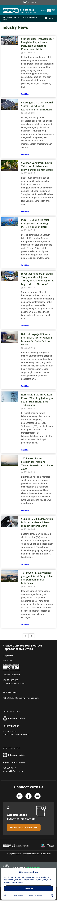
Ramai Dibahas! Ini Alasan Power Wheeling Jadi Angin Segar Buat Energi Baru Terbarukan (37, 400)
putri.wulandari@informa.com (16, 734)
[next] (31, 635)
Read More (25, 94)
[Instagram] (19, 796)
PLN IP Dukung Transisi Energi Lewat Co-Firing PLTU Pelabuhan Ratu (35, 223)
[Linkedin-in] (37, 796)
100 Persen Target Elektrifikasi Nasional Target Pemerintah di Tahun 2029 (37, 463)
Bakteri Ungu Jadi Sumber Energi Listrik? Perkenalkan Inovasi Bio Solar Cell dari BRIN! (37, 339)
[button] (49, 18)
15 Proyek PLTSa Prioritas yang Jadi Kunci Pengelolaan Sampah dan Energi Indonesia (37, 578)
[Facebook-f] (28, 796)
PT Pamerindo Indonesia (29, 854)
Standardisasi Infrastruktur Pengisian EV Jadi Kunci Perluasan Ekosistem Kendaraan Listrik (37, 44)
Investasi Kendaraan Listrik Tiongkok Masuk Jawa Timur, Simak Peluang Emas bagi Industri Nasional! (37, 279)
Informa (28, 2)
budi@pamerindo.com (29, 698)
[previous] (25, 635)
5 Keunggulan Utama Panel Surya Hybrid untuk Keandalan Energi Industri (37, 106)
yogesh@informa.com (13, 771)
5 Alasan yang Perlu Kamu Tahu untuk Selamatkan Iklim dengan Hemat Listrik (37, 166)
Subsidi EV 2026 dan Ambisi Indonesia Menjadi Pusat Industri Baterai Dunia (37, 522)
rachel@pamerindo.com (13, 683)
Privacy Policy (45, 854)
